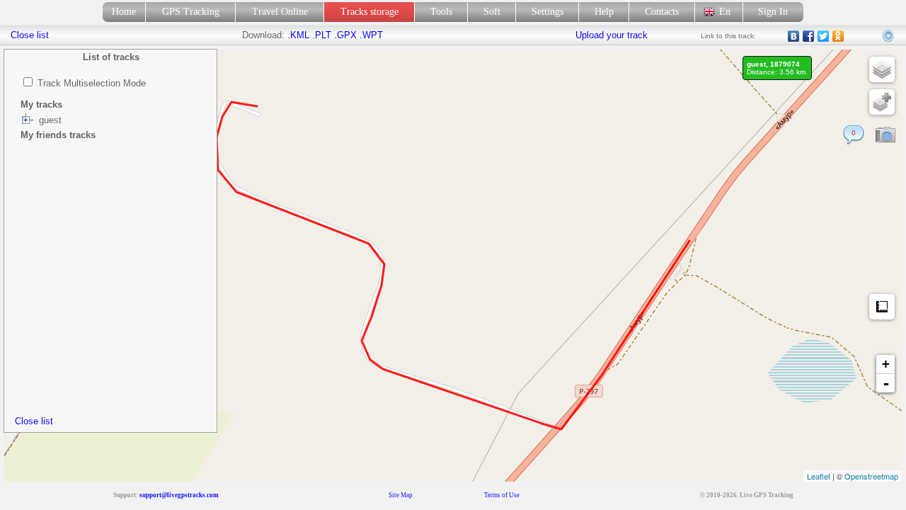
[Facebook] (808, 36)
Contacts (661, 11)
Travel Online (280, 11)
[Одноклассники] (838, 36)
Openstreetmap (871, 476)
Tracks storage (369, 11)
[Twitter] (823, 36)
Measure (882, 306)
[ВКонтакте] (793, 36)
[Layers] (882, 69)
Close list (34, 421)
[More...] (889, 36)
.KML (298, 35)
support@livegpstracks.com (179, 495)
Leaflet (818, 476)
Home (124, 11)
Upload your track (611, 35)
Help (604, 11)
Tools (441, 11)
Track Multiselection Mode (92, 83)
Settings (547, 11)
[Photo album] (885, 135)
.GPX (345, 35)
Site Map (401, 495)
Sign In (772, 11)
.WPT (371, 35)
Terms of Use (502, 495)
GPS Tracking (190, 11)
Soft (492, 11)
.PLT (321, 35)
